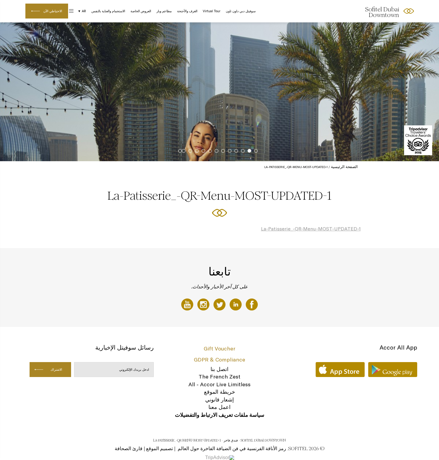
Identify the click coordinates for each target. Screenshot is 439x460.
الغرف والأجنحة (187, 11)
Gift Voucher (219, 348)
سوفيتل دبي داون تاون (241, 11)
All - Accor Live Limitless (219, 384)
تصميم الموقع (159, 448)
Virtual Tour (211, 11)
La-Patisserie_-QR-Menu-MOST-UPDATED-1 (311, 229)
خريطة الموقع (219, 391)
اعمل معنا (219, 407)
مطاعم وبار (164, 11)
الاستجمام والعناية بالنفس (108, 11)
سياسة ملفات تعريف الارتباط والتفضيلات (219, 414)
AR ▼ (82, 11)
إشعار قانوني (219, 399)
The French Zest (219, 376)
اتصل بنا (219, 369)
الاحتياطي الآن (52, 11)
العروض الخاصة (141, 11)
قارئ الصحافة (128, 448)
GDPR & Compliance (219, 359)
